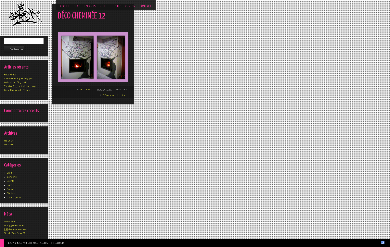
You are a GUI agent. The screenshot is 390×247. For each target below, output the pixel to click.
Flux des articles (14, 225)
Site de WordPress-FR (14, 233)
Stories (11, 193)
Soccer (10, 188)
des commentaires (15, 229)
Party (10, 184)
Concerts (12, 176)
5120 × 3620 (86, 89)
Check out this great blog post (18, 78)
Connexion (9, 221)
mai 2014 (8, 140)
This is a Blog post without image (20, 86)
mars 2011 (9, 144)
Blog (9, 172)
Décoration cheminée (115, 95)
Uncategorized (15, 197)
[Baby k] (26, 14)
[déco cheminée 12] (93, 57)
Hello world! (10, 74)
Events (10, 180)
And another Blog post (15, 82)
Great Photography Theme (17, 90)
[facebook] (383, 242)
